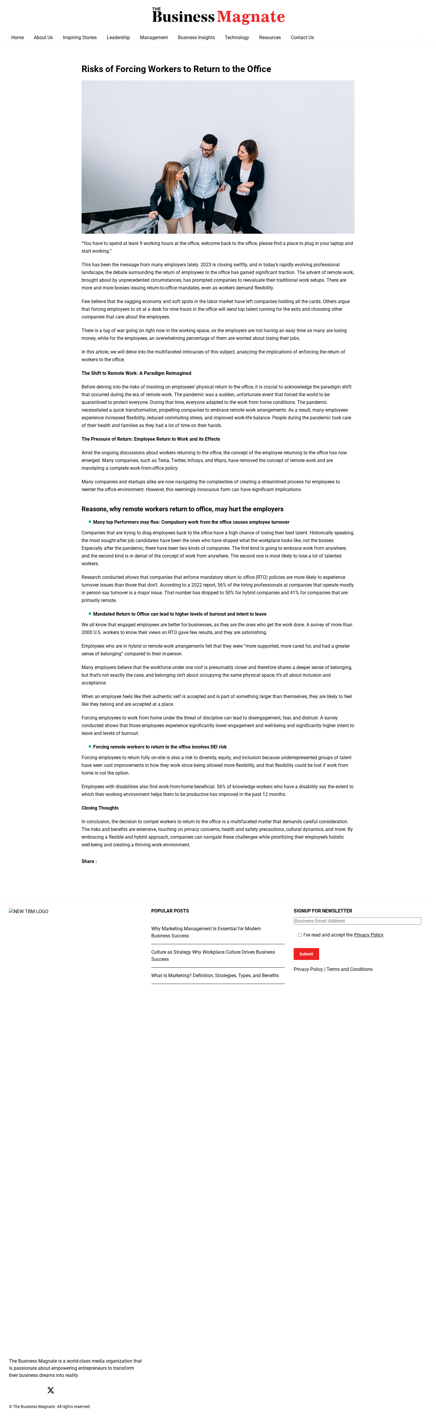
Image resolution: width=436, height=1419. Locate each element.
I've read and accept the (343, 935)
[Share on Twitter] (97, 872)
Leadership (118, 37)
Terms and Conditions (350, 969)
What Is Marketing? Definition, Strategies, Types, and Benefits (215, 975)
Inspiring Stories (80, 37)
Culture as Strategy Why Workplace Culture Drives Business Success (213, 955)
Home (17, 37)
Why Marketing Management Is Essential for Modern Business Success (206, 932)
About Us (43, 37)
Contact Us (302, 37)
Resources (270, 37)
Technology (237, 37)
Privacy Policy (369, 935)
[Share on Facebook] (86, 872)
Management (154, 37)
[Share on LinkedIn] (109, 872)
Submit (306, 954)
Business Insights (196, 37)
